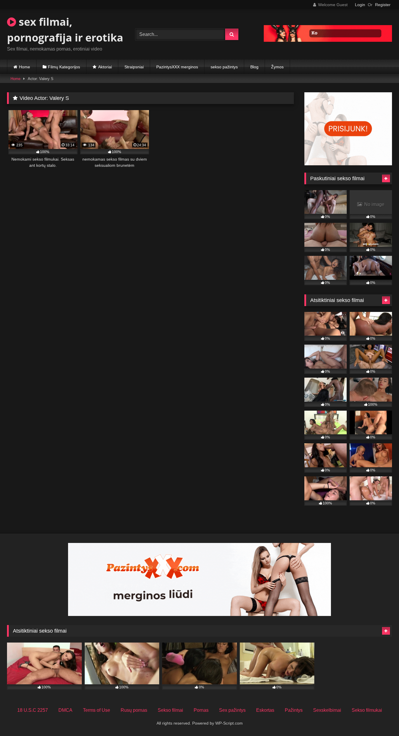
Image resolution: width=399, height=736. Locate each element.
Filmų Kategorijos (64, 67)
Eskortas (265, 710)
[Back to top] (380, 718)
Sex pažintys (232, 710)
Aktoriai (105, 67)
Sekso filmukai (367, 710)
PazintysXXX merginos (177, 67)
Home (24, 67)
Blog (254, 67)
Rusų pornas (134, 710)
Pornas (201, 710)
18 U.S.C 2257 (32, 710)
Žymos (277, 67)
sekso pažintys (224, 67)
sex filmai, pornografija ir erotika (65, 30)
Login (360, 4)
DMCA (65, 710)
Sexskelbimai (327, 710)
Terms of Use (96, 710)
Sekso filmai (170, 710)
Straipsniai (134, 67)
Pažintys (294, 710)
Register (383, 4)
